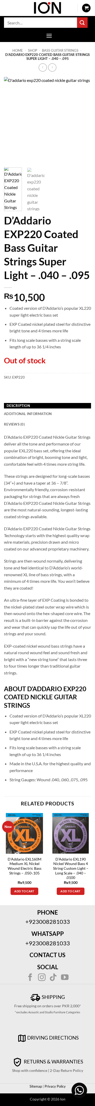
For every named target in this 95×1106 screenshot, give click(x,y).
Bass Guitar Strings (60, 50)
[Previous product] (52, 67)
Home (17, 50)
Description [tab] (18, 405)
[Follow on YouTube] (65, 978)
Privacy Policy (55, 1086)
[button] (86, 8)
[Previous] (12, 120)
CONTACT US (47, 954)
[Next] (82, 120)
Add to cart (24, 891)
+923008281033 (47, 921)
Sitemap (36, 1086)
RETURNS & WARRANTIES (53, 1061)
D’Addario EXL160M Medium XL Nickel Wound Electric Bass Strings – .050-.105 (24, 866)
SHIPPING (53, 997)
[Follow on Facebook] (30, 978)
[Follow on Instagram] (42, 978)
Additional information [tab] (28, 414)
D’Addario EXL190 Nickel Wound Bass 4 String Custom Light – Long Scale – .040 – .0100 (70, 868)
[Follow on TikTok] (53, 978)
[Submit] (82, 22)
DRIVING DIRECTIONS (53, 1038)
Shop (32, 50)
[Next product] (43, 67)
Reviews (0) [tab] (14, 424)
